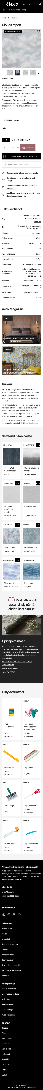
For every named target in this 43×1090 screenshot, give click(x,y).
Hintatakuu (6, 975)
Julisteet (5, 1043)
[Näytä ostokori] (39, 4)
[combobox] (27, 128)
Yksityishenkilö (8, 1004)
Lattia (4, 1070)
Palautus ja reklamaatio (11, 970)
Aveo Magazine (8, 1015)
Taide (38, 216)
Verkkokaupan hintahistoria (18, 164)
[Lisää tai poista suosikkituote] (38, 31)
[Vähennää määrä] (4, 147)
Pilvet (32, 216)
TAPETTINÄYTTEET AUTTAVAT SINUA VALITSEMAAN (17, 663)
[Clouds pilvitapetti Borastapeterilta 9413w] (21, 48)
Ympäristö (6, 939)
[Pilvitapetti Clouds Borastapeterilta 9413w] (25, 73)
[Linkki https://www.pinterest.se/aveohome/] (19, 914)
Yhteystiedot (7, 928)
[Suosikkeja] (29, 4)
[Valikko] (3, 4)
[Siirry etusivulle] (12, 4)
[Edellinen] (4, 72)
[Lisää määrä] (17, 147)
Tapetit (14, 18)
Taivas (26, 216)
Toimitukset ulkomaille (11, 965)
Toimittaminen (8, 960)
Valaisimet (6, 1049)
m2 (13, 147)
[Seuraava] (38, 72)
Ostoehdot (6, 949)
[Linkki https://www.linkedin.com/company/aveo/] (14, 914)
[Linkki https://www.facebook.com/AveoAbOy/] (3, 914)
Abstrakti (36, 218)
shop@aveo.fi (8, 892)
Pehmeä (37, 221)
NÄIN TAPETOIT (8, 672)
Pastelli (28, 218)
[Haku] (24, 4)
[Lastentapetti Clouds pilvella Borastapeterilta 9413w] (18, 73)
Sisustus (5, 1033)
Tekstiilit (5, 1059)
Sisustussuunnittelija (11, 994)
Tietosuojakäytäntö (10, 944)
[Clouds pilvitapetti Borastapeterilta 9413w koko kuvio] (33, 73)
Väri (4, 128)
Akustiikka (6, 1064)
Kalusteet (6, 1054)
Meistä (5, 934)
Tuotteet (5, 18)
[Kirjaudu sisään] (34, 4)
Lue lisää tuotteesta (10, 120)
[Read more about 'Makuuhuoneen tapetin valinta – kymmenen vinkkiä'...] (21, 329)
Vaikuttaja (6, 999)
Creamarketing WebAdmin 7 (26, 1087)
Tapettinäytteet (8, 955)
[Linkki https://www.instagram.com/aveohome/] (8, 914)
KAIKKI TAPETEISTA (10, 668)
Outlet (4, 1075)
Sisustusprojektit (9, 989)
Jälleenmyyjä (7, 1009)
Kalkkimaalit (7, 1038)
